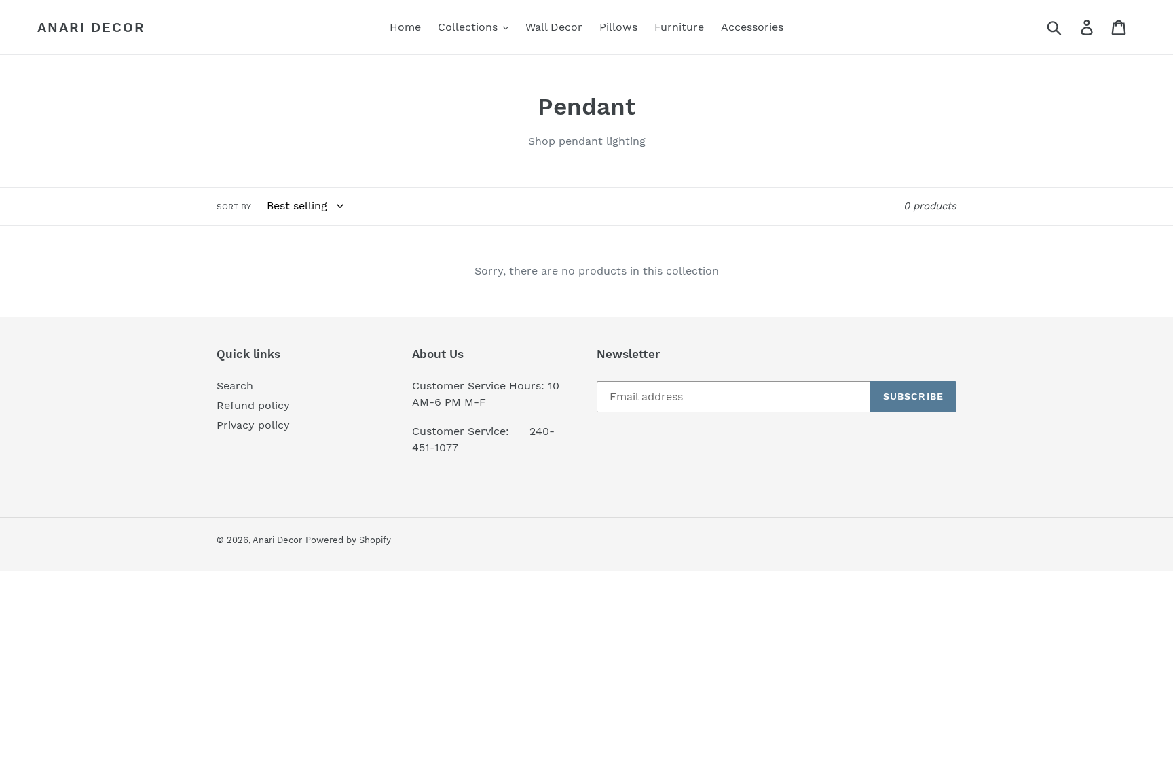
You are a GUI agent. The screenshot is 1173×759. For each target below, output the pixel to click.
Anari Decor (91, 27)
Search (235, 385)
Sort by (234, 206)
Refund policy (253, 405)
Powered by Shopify (348, 540)
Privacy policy (253, 425)
